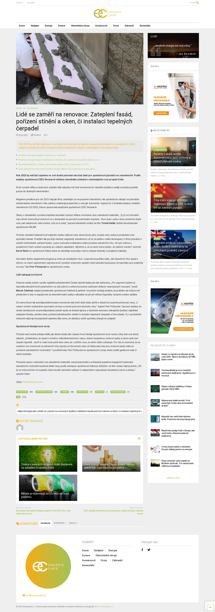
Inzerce (19, 2)
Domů (22, 26)
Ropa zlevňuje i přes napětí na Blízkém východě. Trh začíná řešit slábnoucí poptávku (177, 463)
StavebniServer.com (32, 382)
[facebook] (142, 550)
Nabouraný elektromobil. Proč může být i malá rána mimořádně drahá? (177, 403)
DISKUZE (73, 523)
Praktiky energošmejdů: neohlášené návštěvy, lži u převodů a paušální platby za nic (59, 160)
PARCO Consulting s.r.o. (103, 607)
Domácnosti (101, 26)
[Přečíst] (48, 458)
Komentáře (145, 26)
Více (163, 176)
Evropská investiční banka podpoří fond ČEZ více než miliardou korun (43, 512)
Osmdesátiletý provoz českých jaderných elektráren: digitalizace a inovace (178, 373)
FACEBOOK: (46, 523)
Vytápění (35, 26)
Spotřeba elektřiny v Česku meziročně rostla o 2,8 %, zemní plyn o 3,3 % (53, 164)
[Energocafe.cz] (107, 17)
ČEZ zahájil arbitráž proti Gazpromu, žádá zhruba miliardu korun (113, 512)
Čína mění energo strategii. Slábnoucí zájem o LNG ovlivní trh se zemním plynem (173, 203)
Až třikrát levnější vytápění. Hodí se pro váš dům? (42, 155)
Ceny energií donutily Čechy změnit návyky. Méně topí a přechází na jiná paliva (56, 169)
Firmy (116, 26)
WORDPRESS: (60, 523)
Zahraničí (129, 26)
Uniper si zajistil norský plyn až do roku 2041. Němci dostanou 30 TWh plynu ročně (178, 357)
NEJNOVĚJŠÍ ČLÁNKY (163, 345)
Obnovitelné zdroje (80, 26)
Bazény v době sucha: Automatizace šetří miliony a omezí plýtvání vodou (172, 157)
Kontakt (31, 2)
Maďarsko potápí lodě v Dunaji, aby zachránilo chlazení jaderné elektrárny (178, 433)
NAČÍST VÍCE (173, 478)
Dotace (61, 26)
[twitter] (148, 550)
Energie (48, 26)
